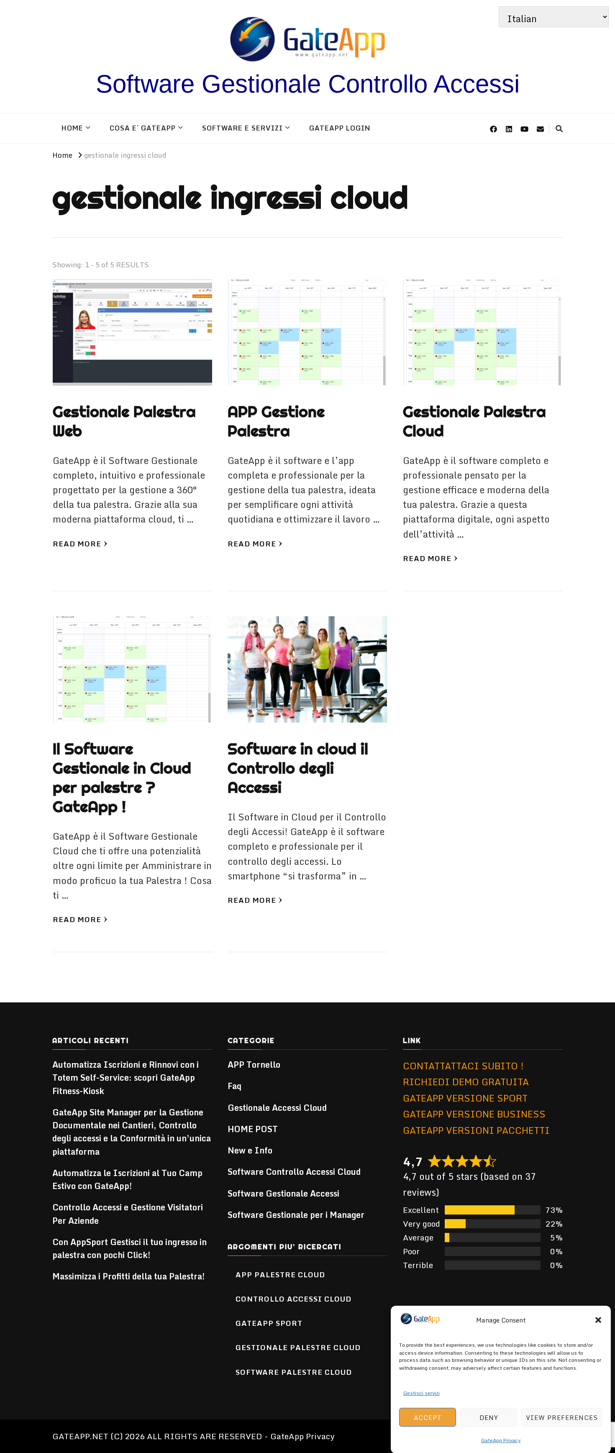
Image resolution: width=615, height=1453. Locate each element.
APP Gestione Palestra (276, 421)
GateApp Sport (269, 1323)
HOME (72, 128)
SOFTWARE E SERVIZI (242, 128)
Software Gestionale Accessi (283, 1193)
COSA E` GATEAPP (143, 128)
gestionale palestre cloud (298, 1347)
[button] (598, 1320)
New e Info (250, 1150)
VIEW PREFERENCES (562, 1417)
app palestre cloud (280, 1274)
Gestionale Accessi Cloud (277, 1107)
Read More (77, 543)
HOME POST (253, 1128)
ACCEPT (428, 1417)
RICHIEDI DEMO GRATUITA (466, 1081)
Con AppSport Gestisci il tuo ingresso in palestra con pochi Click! (129, 1248)
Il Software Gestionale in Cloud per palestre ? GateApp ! (122, 777)
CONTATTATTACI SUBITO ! (463, 1065)
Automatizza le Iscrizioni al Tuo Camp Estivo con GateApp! (127, 1179)
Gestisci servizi (421, 1393)
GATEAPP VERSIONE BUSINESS (474, 1114)
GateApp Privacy (501, 1440)
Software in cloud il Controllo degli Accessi (298, 768)
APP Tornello (254, 1064)
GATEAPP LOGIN (339, 128)
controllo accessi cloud (293, 1298)
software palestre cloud (294, 1372)
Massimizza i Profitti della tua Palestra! (128, 1276)
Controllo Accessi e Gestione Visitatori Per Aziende (127, 1214)
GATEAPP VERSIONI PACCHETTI (476, 1130)
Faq (234, 1085)
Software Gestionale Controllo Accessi (308, 84)
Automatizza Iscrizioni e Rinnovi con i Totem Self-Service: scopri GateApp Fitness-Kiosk (125, 1077)
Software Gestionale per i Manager (296, 1214)
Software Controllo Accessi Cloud (294, 1171)
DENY (488, 1417)
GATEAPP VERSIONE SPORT (465, 1098)
